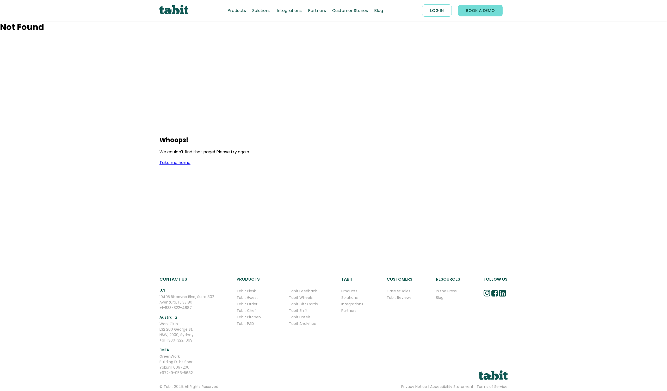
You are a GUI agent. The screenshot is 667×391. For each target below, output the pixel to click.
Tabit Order (247, 304)
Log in (437, 11)
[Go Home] (173, 10)
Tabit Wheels (301, 297)
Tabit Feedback (303, 291)
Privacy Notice (414, 386)
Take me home (174, 163)
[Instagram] (487, 297)
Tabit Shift (298, 310)
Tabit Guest (247, 297)
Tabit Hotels (300, 317)
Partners (317, 11)
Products (236, 11)
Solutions (261, 11)
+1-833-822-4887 (175, 307)
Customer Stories (350, 11)
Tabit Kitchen (249, 317)
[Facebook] (494, 297)
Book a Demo (480, 11)
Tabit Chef (246, 310)
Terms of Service (492, 386)
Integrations (289, 11)
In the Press (446, 291)
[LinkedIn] (502, 297)
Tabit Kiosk (246, 291)
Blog (378, 11)
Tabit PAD (245, 323)
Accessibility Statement (451, 386)
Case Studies (398, 291)
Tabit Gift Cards (303, 304)
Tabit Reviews (399, 297)
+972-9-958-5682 (176, 372)
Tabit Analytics (302, 323)
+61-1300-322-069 (176, 340)
